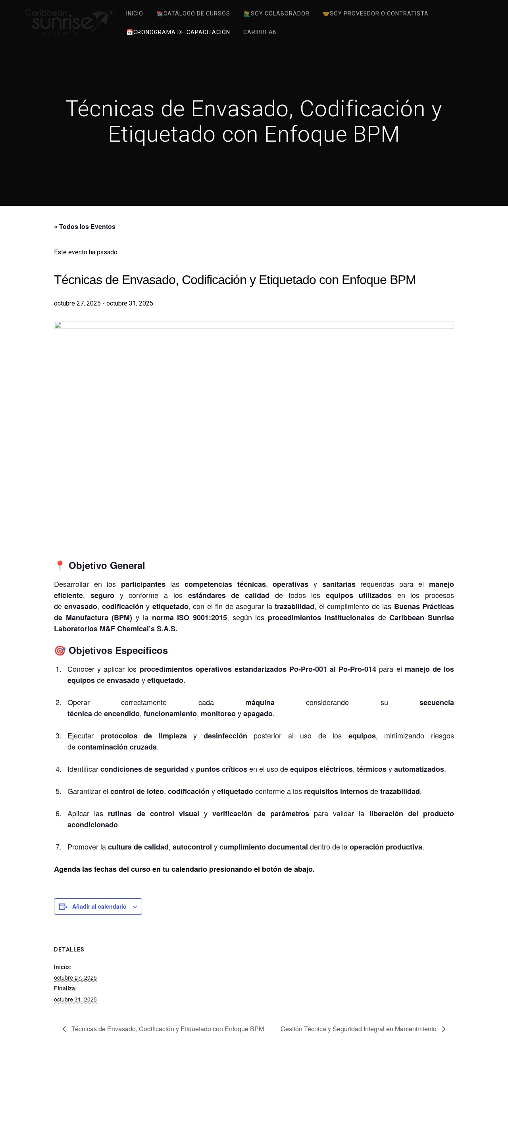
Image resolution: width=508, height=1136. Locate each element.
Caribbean (260, 32)
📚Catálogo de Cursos (193, 13)
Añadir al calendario (99, 906)
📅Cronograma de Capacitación (178, 32)
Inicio (134, 13)
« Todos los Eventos (84, 226)
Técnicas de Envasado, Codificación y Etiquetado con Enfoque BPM (167, 1028)
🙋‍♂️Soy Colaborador (277, 13)
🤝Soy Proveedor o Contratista (376, 13)
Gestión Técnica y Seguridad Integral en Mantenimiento (359, 1028)
